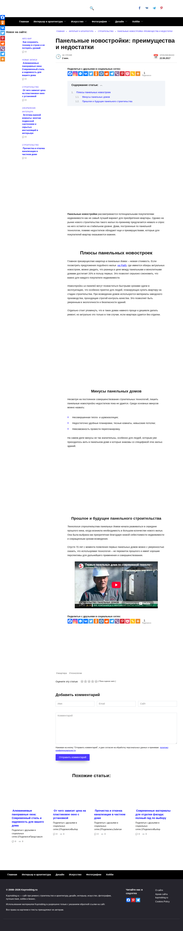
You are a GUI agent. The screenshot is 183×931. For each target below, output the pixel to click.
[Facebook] (70, 73)
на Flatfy (122, 265)
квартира (62, 673)
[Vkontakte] (85, 73)
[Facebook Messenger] (80, 73)
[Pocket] (127, 73)
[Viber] (117, 73)
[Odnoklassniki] (96, 73)
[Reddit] (106, 73)
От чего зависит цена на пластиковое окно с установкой (33, 93)
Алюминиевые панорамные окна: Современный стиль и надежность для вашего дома (33, 69)
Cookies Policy (162, 901)
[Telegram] (111, 73)
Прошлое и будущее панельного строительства (107, 101)
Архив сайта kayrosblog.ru (161, 896)
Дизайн (119, 21)
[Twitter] (91, 73)
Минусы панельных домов (96, 97)
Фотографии (93, 874)
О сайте (159, 890)
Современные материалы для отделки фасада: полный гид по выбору (153, 814)
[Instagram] (75, 73)
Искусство (77, 21)
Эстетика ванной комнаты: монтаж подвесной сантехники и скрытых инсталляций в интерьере (31, 124)
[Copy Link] (132, 73)
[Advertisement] (116, 652)
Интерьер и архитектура (48, 21)
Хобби (136, 21)
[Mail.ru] (101, 73)
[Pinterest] (122, 73)
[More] (138, 73)
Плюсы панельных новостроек (93, 92)
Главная (24, 21)
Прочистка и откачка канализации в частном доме (33, 151)
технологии (76, 673)
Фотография (99, 21)
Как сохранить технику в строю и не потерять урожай (33, 45)
